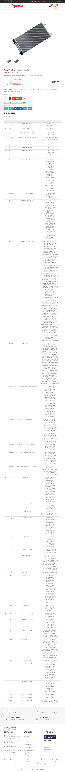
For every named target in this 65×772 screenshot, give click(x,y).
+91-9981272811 (11, 742)
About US (26, 755)
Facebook (47, 749)
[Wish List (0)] (50, 7)
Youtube (47, 745)
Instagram (47, 747)
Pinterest (47, 752)
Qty (5, 98)
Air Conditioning (11, 11)
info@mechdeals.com (12, 746)
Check (24, 102)
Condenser (20, 11)
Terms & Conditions (29, 750)
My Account (27, 736)
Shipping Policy (27, 753)
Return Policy (27, 747)
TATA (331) (7, 116)
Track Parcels (27, 742)
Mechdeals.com (43, 762)
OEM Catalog (17, 84)
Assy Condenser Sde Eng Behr (32, 11)
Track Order (27, 739)
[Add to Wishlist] (24, 98)
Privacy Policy (27, 744)
